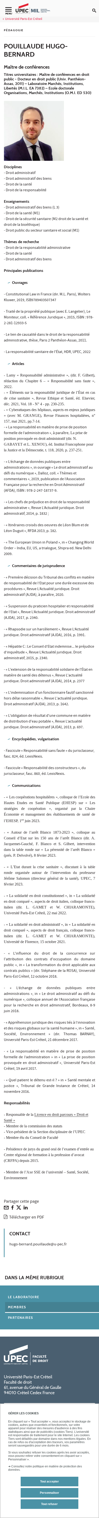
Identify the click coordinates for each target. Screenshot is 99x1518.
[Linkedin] (26, 1208)
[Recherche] (95, 6)
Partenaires (20, 1317)
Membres (17, 1307)
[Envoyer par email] (6, 1208)
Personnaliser (49, 1492)
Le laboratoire (23, 1297)
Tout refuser (49, 1504)
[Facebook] (12, 1208)
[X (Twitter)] (18, 1208)
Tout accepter (49, 1481)
